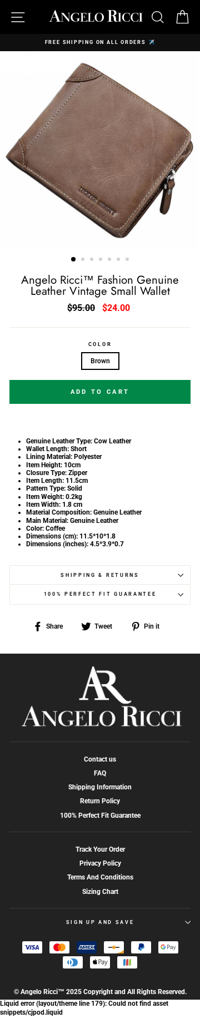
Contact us (100, 759)
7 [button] (128, 260)
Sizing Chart (100, 892)
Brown (100, 361)
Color (100, 344)
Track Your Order (100, 849)
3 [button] (93, 260)
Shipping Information (100, 787)
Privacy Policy (100, 863)
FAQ (100, 773)
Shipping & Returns (100, 575)
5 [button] (110, 260)
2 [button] (84, 260)
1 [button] (74, 260)
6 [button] (119, 260)
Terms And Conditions (100, 877)
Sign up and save (100, 922)
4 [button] (101, 260)
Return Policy (100, 801)
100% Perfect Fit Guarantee (100, 594)
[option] (100, 42)
